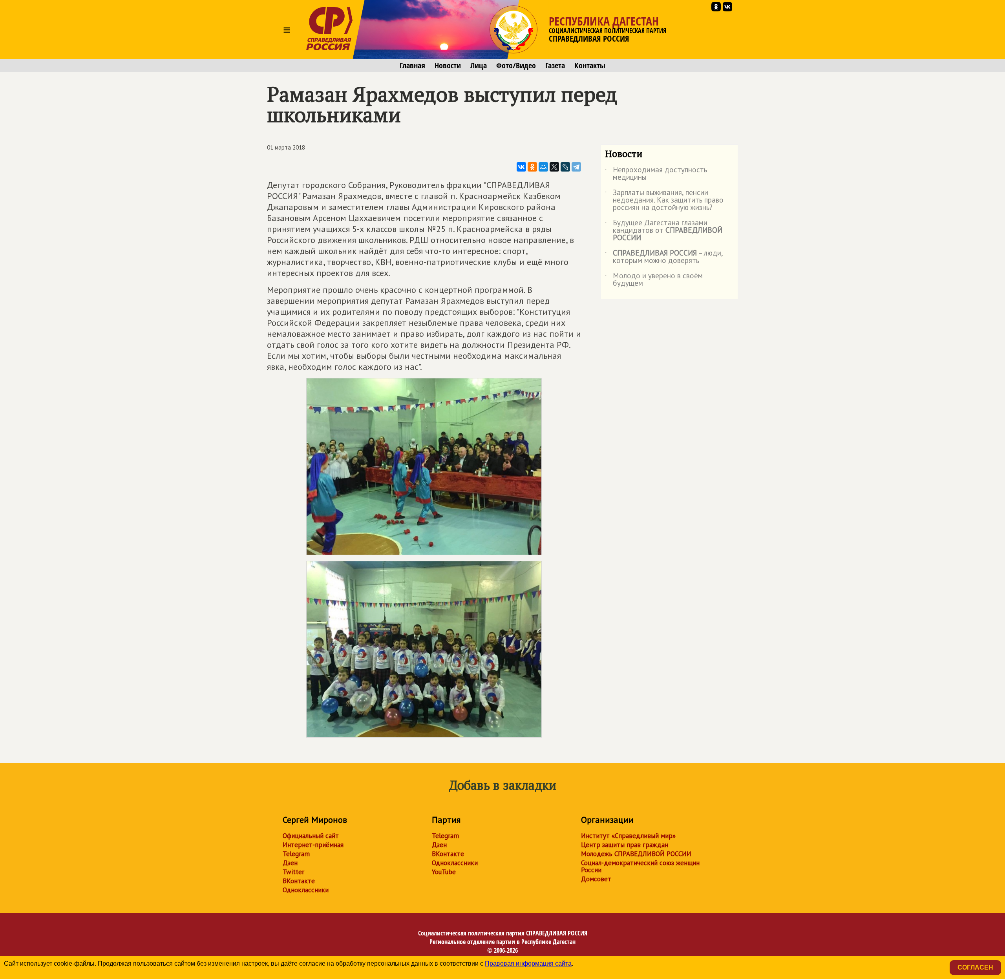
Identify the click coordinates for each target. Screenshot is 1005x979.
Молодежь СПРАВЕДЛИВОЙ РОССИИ (636, 853)
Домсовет (596, 878)
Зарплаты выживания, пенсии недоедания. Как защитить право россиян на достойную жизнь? (664, 200)
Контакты (589, 65)
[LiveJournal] (565, 167)
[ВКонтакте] (521, 167)
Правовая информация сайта (528, 963)
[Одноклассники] (532, 167)
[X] (554, 167)
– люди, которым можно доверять (664, 257)
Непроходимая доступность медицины (656, 174)
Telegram (296, 853)
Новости (448, 65)
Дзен (290, 862)
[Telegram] (576, 167)
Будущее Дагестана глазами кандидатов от (663, 230)
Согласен (975, 967)
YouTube (444, 871)
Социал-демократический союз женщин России (640, 866)
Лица (478, 65)
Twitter (293, 871)
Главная (412, 65)
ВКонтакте (299, 880)
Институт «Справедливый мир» (628, 835)
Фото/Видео (516, 65)
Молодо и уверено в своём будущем (654, 280)
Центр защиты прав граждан (624, 844)
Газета (555, 65)
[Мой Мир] (543, 167)
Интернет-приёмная (313, 844)
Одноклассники (306, 889)
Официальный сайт (311, 835)
